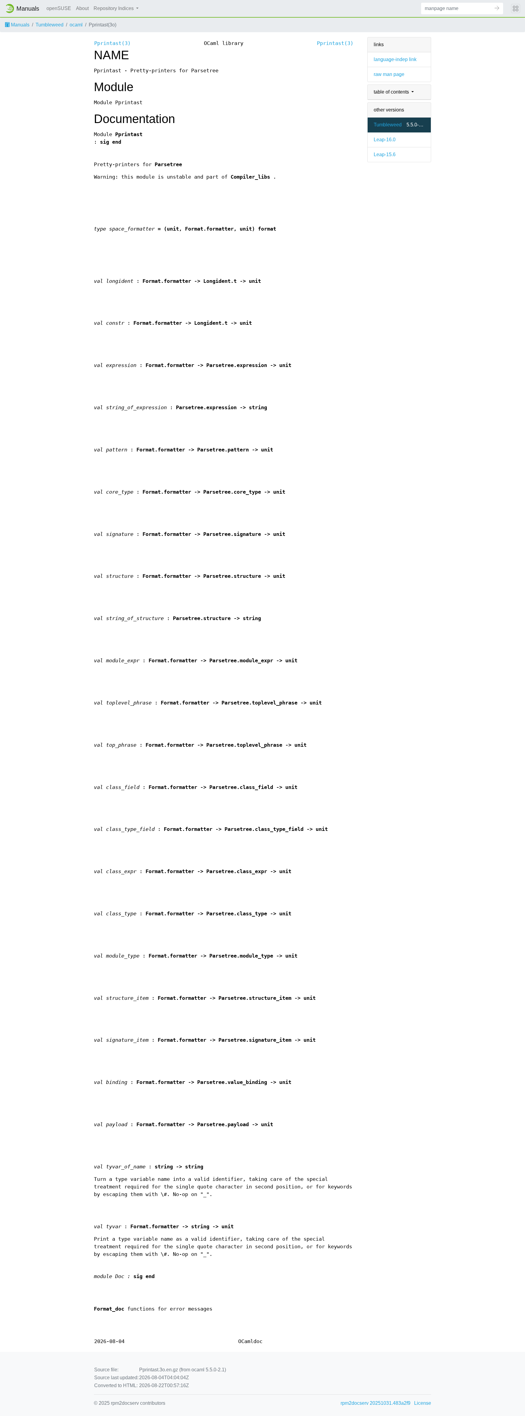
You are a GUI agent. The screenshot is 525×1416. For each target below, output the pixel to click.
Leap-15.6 (385, 154)
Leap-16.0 (385, 139)
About (82, 8)
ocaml (76, 24)
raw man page (389, 74)
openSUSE (58, 8)
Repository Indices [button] (114, 8)
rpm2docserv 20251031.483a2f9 (375, 1403)
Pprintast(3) (112, 43)
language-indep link (395, 59)
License (422, 1403)
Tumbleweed (49, 24)
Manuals (19, 24)
